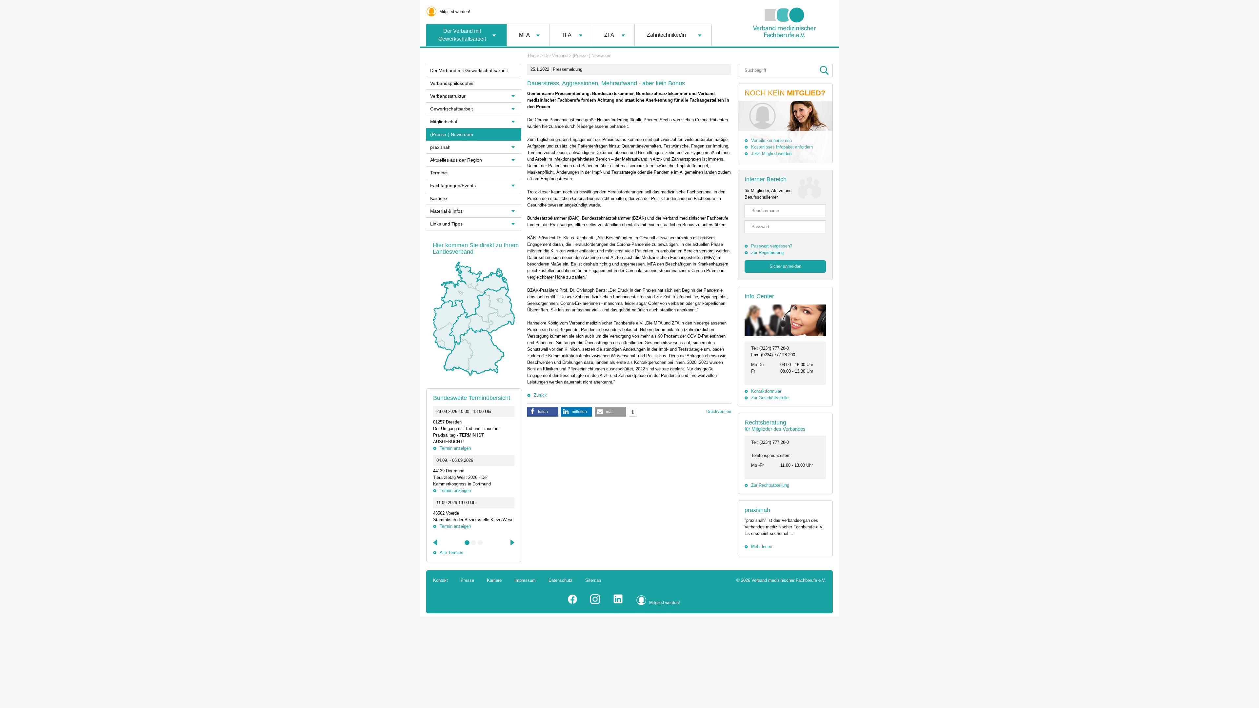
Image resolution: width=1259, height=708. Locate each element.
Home (533, 55)
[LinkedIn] (618, 602)
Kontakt (440, 580)
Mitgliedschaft (444, 121)
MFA (524, 35)
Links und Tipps (446, 223)
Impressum (525, 580)
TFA (566, 35)
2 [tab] (473, 543)
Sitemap (593, 580)
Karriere (438, 198)
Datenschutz (560, 580)
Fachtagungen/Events (453, 185)
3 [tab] (480, 543)
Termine (438, 172)
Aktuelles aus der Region (456, 160)
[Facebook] (572, 602)
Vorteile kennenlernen (771, 140)
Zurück (540, 395)
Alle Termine (451, 552)
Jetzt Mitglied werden (771, 153)
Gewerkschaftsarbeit (451, 108)
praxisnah (757, 510)
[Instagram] (595, 602)
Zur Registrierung (767, 252)
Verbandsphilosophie (451, 83)
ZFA (609, 35)
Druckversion (718, 411)
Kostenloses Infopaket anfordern (782, 147)
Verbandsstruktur (448, 96)
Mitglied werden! (454, 11)
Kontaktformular (766, 391)
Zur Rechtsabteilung (770, 485)
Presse (467, 580)
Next (511, 542)
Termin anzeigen (455, 448)
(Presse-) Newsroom (592, 55)
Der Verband (556, 55)
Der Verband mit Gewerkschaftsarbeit (462, 35)
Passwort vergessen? (771, 246)
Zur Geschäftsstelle (770, 397)
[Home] (784, 53)
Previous (435, 542)
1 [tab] (467, 543)
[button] (542, 412)
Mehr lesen (761, 546)
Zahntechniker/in (666, 35)
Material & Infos (446, 211)
